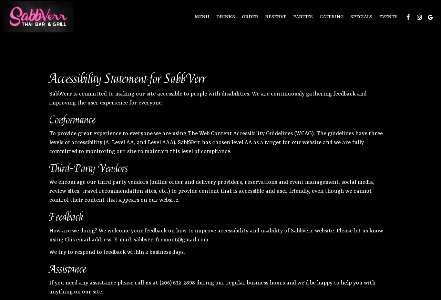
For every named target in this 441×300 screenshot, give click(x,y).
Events (388, 17)
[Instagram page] (419, 17)
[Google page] (430, 17)
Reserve (275, 17)
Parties (303, 17)
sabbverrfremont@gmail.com (171, 240)
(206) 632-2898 (177, 283)
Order (250, 17)
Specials (361, 17)
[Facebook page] (408, 17)
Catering (331, 17)
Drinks (225, 17)
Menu (202, 17)
